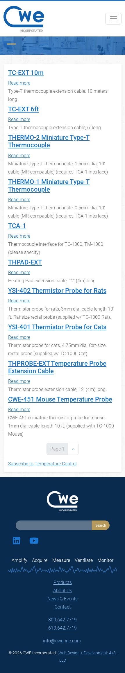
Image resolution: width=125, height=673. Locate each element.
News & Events (62, 598)
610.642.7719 (62, 628)
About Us (62, 590)
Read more (19, 83)
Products (62, 582)
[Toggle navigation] (113, 18)
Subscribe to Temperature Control (42, 463)
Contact (63, 607)
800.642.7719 (62, 619)
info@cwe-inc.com (62, 640)
